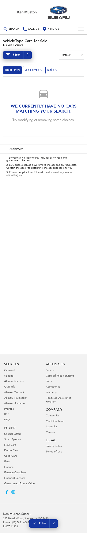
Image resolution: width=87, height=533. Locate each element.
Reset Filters (12, 70)
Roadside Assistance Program (58, 400)
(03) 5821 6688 (20, 522)
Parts (49, 381)
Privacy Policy (54, 446)
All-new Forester (14, 381)
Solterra (9, 376)
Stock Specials (13, 439)
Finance (9, 467)
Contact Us (52, 416)
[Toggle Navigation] (81, 29)
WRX (7, 420)
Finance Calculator (15, 472)
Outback (9, 387)
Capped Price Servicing (60, 376)
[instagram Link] (13, 492)
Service (50, 370)
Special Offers (12, 434)
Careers (50, 432)
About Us (51, 426)
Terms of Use (54, 452)
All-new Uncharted (15, 403)
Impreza (9, 409)
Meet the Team (55, 421)
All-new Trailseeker (15, 398)
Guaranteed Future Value (19, 483)
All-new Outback (14, 392)
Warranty (51, 392)
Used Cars (10, 456)
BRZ (6, 414)
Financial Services (14, 478)
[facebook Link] (7, 492)
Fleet (7, 461)
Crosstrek (10, 370)
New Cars (10, 445)
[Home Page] (43, 12)
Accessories (53, 387)
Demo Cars (11, 450)
